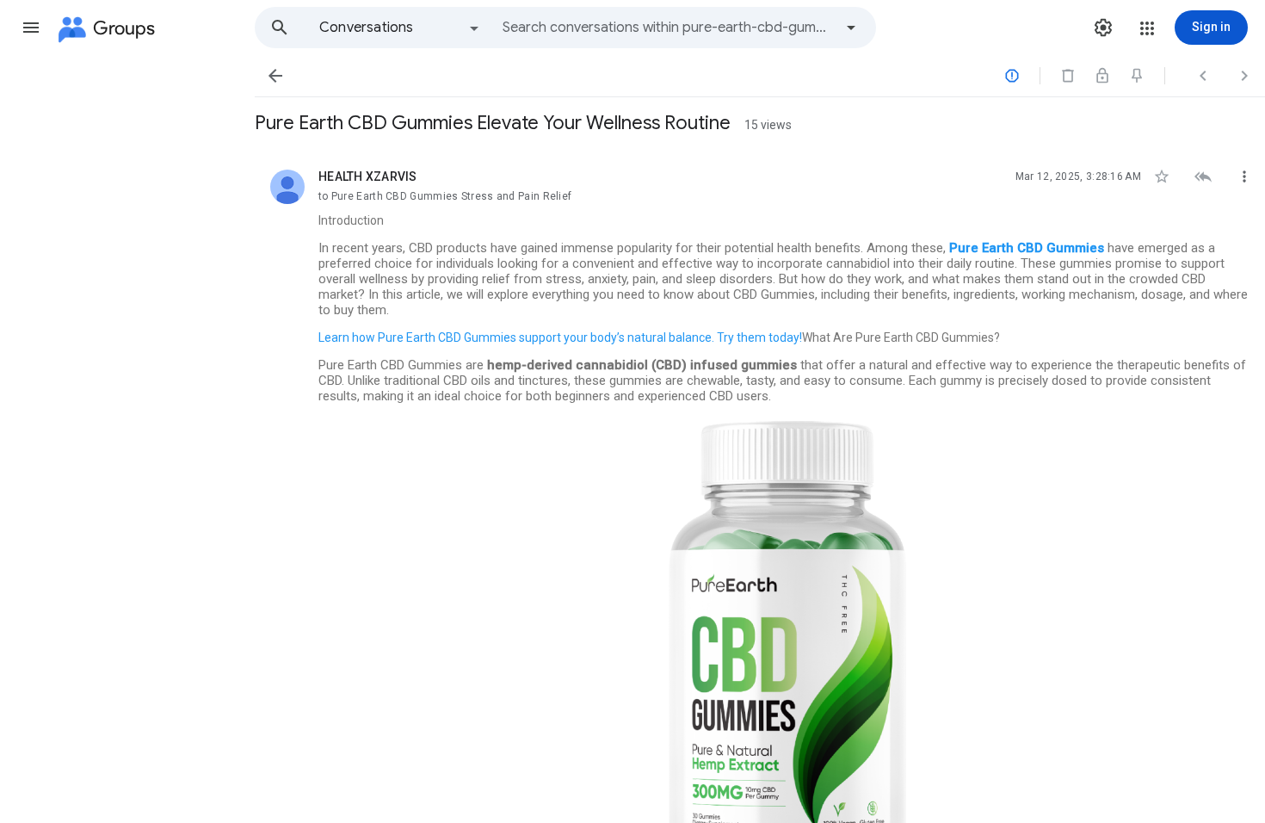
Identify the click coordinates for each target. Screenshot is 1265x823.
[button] (31, 27)
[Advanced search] (851, 27)
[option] (400, 27)
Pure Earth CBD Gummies (1026, 248)
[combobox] (668, 27)
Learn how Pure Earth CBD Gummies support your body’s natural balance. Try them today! (560, 337)
